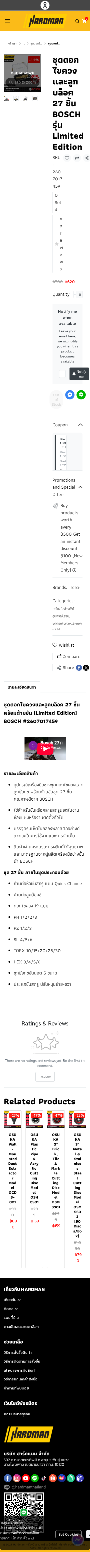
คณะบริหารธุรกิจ (17, 1414)
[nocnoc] (80, 1478)
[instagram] (17, 1478)
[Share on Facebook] (79, 668)
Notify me (81, 374)
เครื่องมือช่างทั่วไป (64, 608)
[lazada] (62, 1478)
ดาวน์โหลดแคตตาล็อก (21, 1326)
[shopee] (53, 1478)
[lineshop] (71, 1478)
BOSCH (75, 587)
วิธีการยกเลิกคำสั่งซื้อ (21, 1379)
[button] (77, 21)
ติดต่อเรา (11, 1309)
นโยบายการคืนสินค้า (20, 1370)
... (24, 43)
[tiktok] (44, 1478)
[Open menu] (7, 21)
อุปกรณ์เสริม (61, 616)
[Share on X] (86, 668)
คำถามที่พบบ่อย (16, 1388)
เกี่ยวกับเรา (13, 1300)
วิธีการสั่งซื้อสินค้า (18, 1352)
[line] (35, 1478)
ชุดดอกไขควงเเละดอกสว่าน (67, 626)
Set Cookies (68, 1534)
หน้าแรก (12, 43)
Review (45, 1076)
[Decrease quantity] (75, 294)
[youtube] (26, 1478)
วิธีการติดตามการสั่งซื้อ (22, 1361)
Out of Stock (56, 399)
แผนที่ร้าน (11, 1317)
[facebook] (8, 1478)
